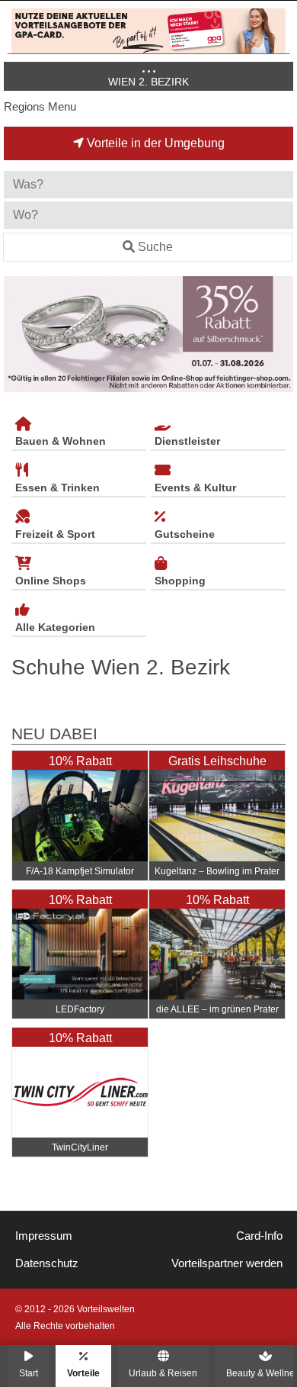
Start (28, 1373)
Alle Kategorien (55, 627)
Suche (155, 246)
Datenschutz (46, 1263)
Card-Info (259, 1236)
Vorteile (83, 1373)
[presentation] (18, 334)
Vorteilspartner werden (227, 1263)
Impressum (43, 1236)
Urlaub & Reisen (163, 1373)
